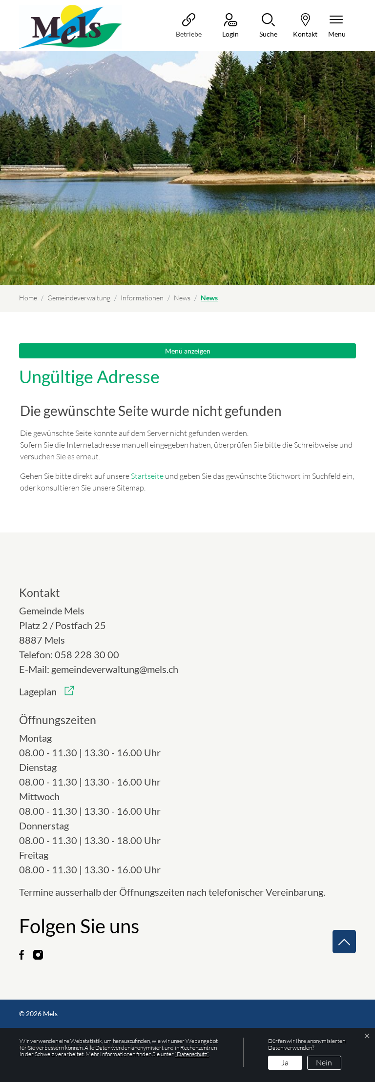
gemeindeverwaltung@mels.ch (114, 669)
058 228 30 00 (87, 654)
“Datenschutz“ (191, 1054)
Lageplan (46, 691)
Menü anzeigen (187, 351)
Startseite (147, 476)
